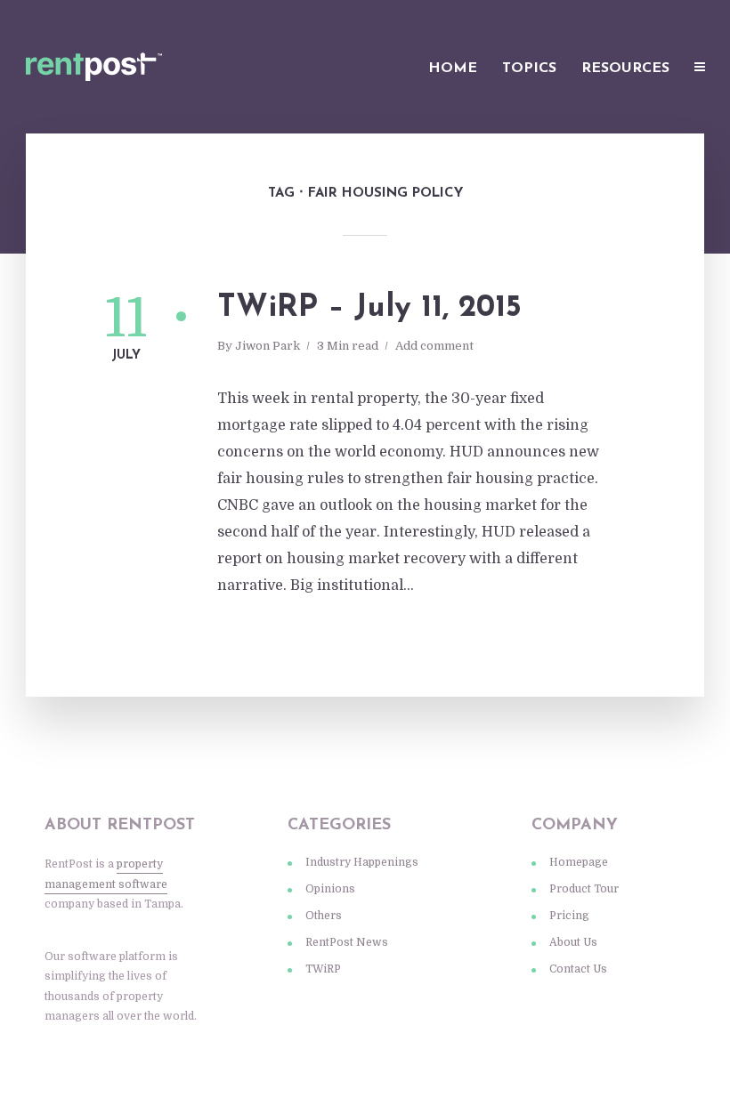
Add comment (434, 345)
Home (452, 68)
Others (323, 915)
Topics (529, 68)
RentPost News (346, 942)
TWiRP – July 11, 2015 (369, 308)
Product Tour (584, 889)
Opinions (330, 889)
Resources (625, 68)
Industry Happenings (361, 862)
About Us (573, 942)
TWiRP (323, 969)
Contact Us (578, 969)
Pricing (569, 915)
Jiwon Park (267, 345)
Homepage (578, 862)
